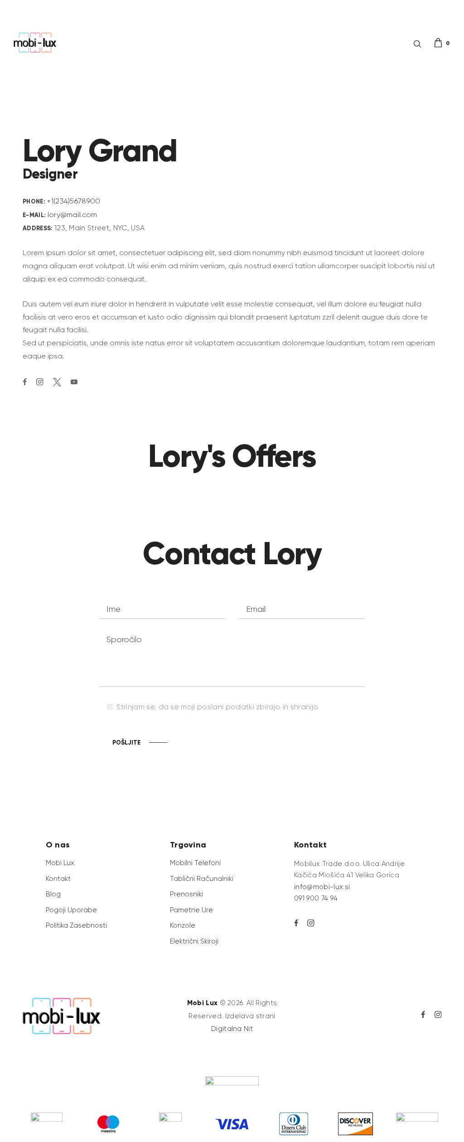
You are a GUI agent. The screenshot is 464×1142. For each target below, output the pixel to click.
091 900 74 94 (316, 898)
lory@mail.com (72, 214)
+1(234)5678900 (73, 201)
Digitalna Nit (232, 1029)
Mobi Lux (202, 1002)
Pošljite (126, 742)
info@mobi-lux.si (322, 887)
